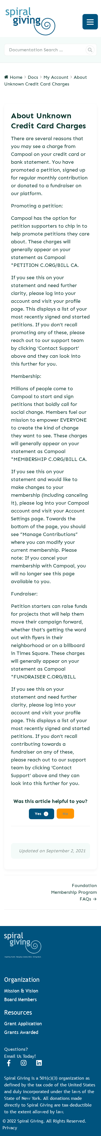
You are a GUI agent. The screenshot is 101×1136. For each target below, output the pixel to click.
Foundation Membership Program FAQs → (74, 892)
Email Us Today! (20, 1056)
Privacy (10, 1127)
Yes (41, 813)
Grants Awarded (21, 1032)
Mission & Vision (21, 991)
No (65, 813)
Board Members (20, 999)
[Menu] (90, 21)
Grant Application (23, 1023)
